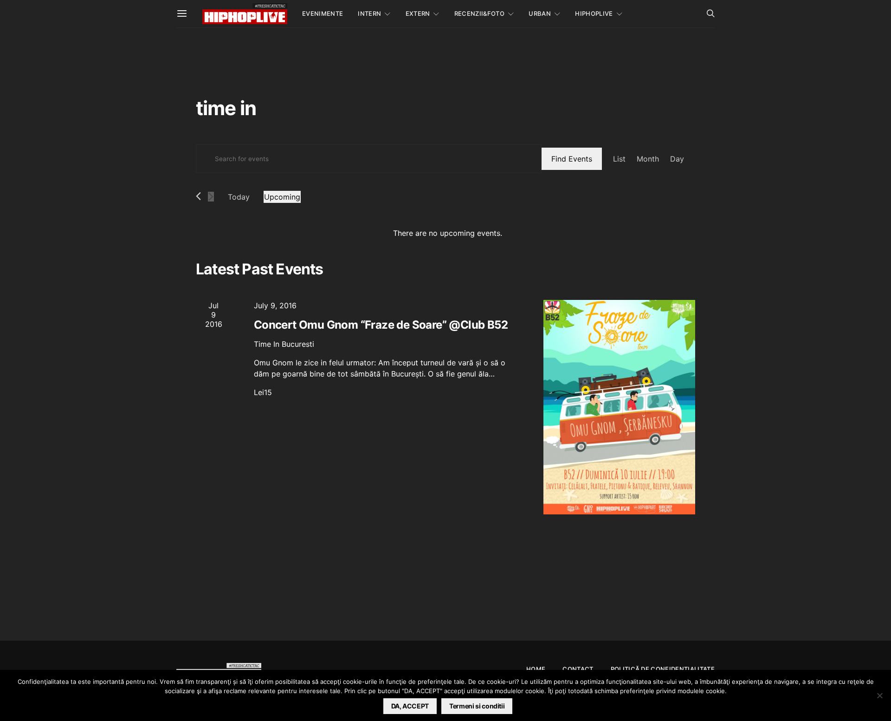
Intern (369, 13)
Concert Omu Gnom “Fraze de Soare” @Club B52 (381, 324)
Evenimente (322, 13)
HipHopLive (594, 13)
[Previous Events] (198, 196)
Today (239, 196)
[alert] (447, 233)
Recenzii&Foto (479, 13)
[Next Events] (211, 196)
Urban (540, 13)
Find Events (571, 158)
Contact (577, 669)
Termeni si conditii (476, 706)
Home (535, 669)
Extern (418, 13)
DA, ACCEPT (410, 706)
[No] (879, 695)
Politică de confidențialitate (663, 669)
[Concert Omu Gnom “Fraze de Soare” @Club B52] (619, 407)
